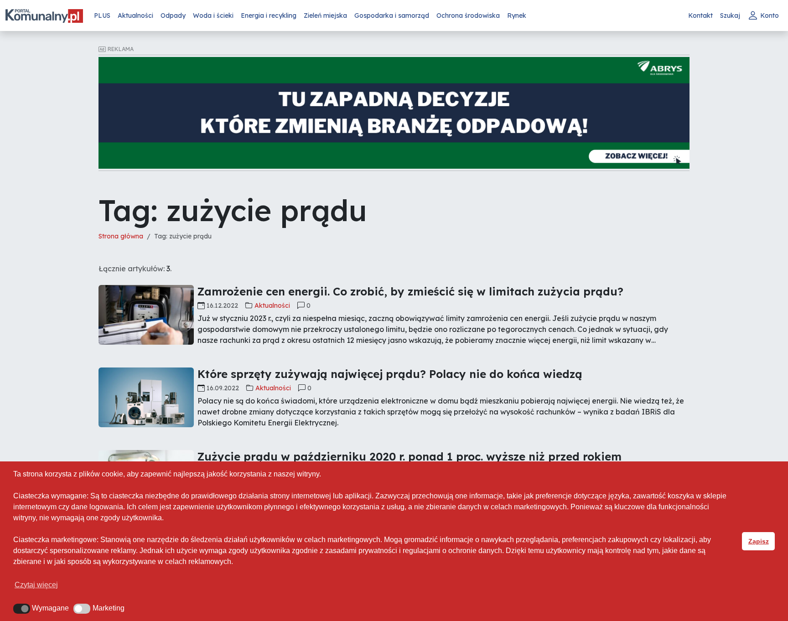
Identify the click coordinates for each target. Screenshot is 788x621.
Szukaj (730, 15)
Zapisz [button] (758, 541)
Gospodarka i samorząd (391, 15)
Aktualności (135, 15)
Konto (769, 15)
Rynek (516, 15)
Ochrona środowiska (468, 15)
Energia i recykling (268, 15)
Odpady (173, 15)
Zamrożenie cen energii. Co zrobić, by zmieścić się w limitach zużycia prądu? (410, 291)
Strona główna (120, 236)
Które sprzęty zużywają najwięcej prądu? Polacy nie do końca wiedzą (389, 374)
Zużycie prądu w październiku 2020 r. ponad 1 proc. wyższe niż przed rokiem (409, 456)
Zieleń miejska (325, 15)
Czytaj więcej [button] (36, 585)
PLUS (102, 15)
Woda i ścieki (213, 15)
